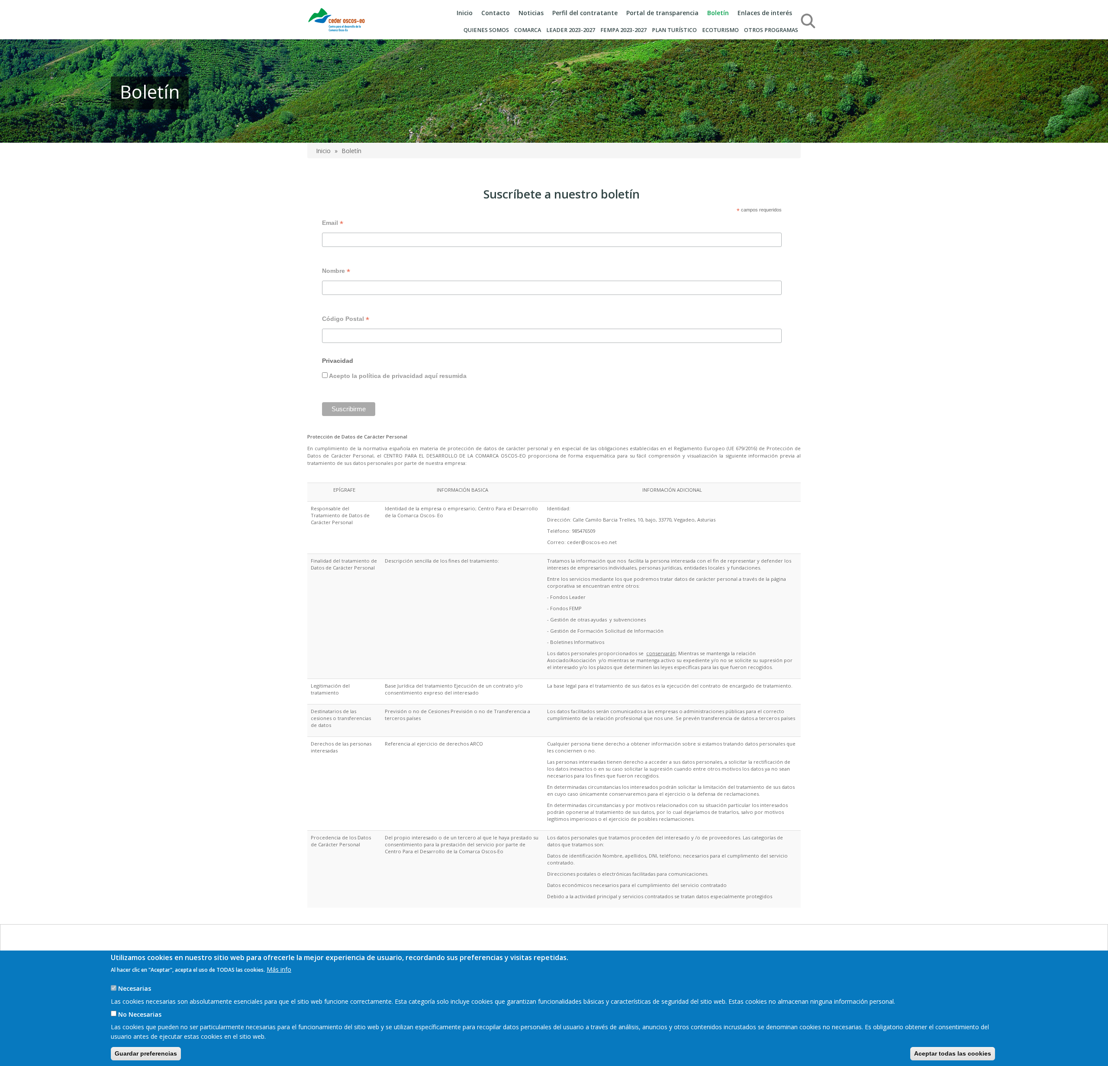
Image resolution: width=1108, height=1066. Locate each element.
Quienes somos (486, 30)
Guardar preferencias (146, 1053)
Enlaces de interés (765, 13)
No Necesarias (139, 1014)
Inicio (465, 13)
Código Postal (345, 320)
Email (332, 224)
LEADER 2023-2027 (570, 30)
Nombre (336, 272)
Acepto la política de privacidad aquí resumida (397, 375)
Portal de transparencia (662, 13)
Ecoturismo (720, 30)
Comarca (527, 30)
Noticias (531, 13)
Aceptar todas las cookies (952, 1053)
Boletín (718, 13)
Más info (279, 969)
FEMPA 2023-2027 (623, 30)
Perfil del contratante (585, 13)
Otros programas (771, 30)
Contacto (495, 13)
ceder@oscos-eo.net (592, 542)
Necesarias (134, 988)
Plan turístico (674, 30)
